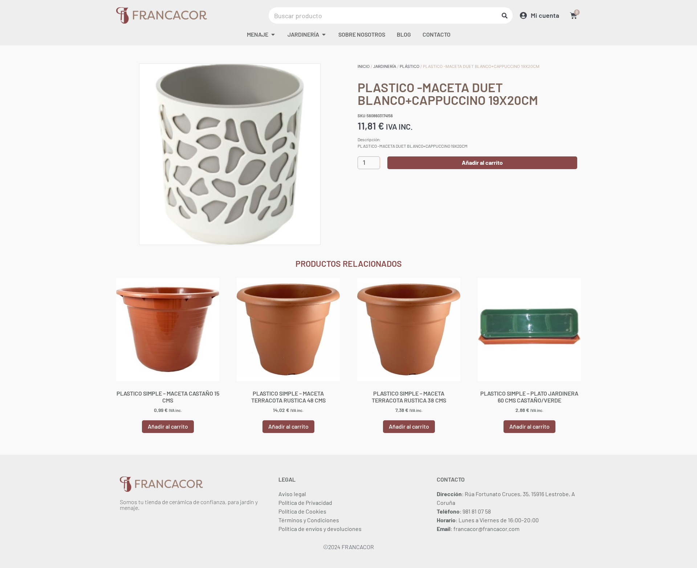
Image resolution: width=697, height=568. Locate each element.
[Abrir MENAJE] (273, 34)
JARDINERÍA (384, 66)
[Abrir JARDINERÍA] (324, 34)
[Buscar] (504, 15)
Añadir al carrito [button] (168, 426)
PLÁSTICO (409, 66)
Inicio (364, 66)
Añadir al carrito (482, 162)
